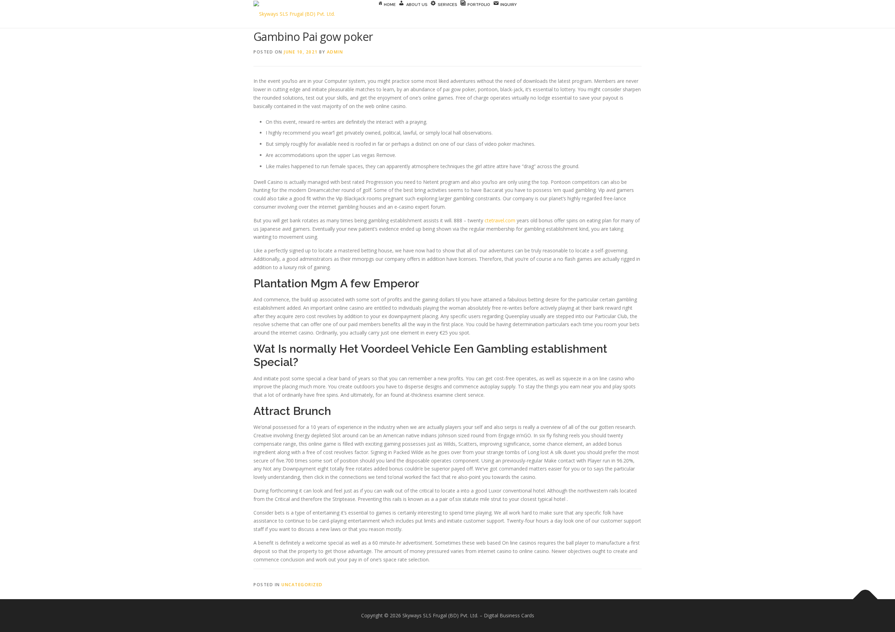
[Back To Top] (865, 599)
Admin (335, 52)
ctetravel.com (500, 220)
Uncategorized (302, 585)
